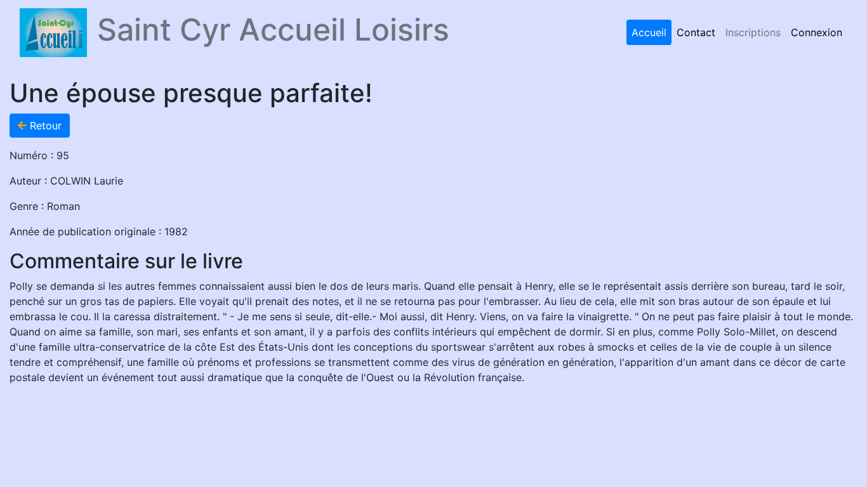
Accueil (649, 32)
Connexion (816, 32)
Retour (44, 125)
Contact (696, 32)
